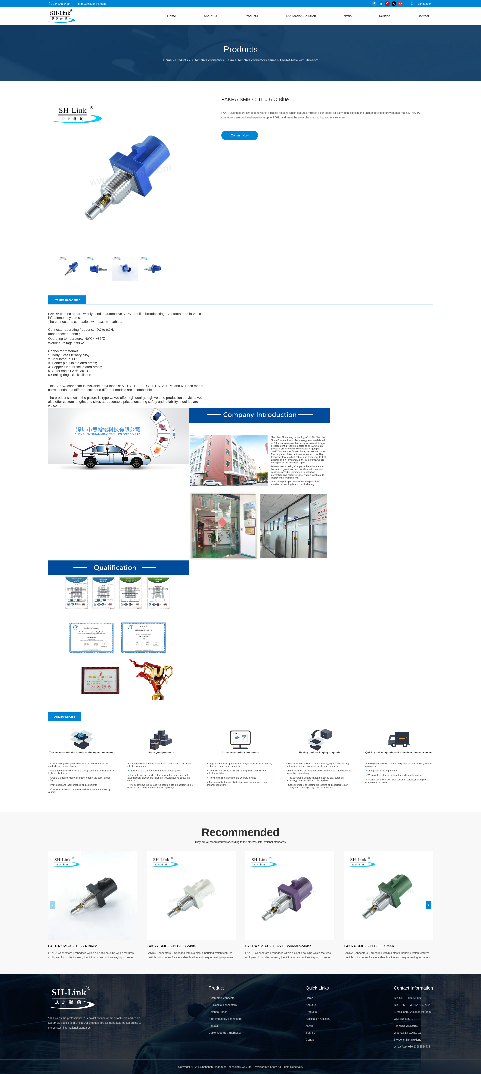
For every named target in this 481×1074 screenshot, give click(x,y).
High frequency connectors (225, 1018)
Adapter (213, 1025)
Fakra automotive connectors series (251, 60)
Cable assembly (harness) (225, 1032)
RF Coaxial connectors (223, 1004)
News (347, 16)
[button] (428, 905)
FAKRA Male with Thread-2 (299, 60)
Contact (423, 16)
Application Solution (300, 16)
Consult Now (240, 135)
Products (251, 16)
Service (384, 16)
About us (210, 16)
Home (171, 16)
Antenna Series (218, 1011)
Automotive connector (206, 60)
